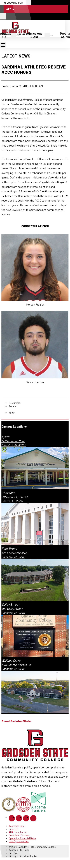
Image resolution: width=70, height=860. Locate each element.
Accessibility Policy (19, 849)
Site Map (13, 852)
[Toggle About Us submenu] (17, 35)
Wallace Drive (10, 660)
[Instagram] (19, 818)
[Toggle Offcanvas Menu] (3, 45)
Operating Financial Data (22, 838)
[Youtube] (33, 818)
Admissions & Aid (34, 35)
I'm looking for (13, 2)
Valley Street (10, 604)
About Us (4, 35)
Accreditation (16, 825)
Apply (10, 8)
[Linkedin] (26, 818)
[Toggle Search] (3, 16)
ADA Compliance (18, 832)
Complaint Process (19, 835)
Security (13, 828)
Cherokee (8, 493)
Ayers (5, 437)
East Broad (9, 549)
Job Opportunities (19, 841)
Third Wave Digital (27, 855)
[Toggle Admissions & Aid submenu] (51, 35)
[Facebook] (12, 818)
